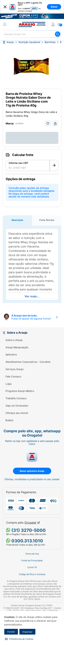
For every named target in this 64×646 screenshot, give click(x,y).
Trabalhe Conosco (16, 398)
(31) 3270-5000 (28, 530)
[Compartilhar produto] (55, 123)
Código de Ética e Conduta (32, 574)
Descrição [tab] (17, 220)
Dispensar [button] (27, 631)
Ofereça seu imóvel (17, 413)
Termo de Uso (32, 554)
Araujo (10, 42)
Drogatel (30, 522)
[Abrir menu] (5, 25)
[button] (19, 639)
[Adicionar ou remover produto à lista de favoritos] (48, 123)
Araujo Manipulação (17, 347)
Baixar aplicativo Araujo (32, 471)
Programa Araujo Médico (20, 391)
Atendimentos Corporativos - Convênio (28, 361)
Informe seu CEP (18, 163)
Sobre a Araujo (14, 340)
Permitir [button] (11, 631)
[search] (32, 34)
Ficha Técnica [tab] (46, 220)
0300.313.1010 (26, 540)
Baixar (54, 6)
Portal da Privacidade (32, 560)
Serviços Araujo (14, 369)
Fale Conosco (13, 376)
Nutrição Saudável (29, 42)
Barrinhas (50, 42)
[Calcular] (54, 165)
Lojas (9, 383)
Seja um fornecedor (17, 405)
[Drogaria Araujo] (32, 24)
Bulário (9, 420)
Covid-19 (32, 567)
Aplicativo (11, 354)
